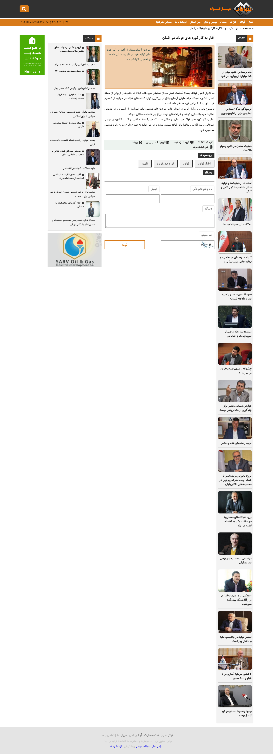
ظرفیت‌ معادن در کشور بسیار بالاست (236, 148)
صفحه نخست (246, 28)
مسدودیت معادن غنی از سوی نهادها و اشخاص (238, 333)
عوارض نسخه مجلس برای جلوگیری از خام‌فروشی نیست (235, 407)
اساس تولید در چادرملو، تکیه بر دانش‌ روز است (236, 639)
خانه (250, 22)
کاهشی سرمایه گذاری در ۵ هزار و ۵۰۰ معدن (237, 676)
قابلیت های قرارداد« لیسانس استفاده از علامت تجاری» (68, 176)
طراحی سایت (156, 746)
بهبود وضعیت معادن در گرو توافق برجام (237, 713)
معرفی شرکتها (163, 22)
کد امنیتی (206, 235)
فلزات (232, 22)
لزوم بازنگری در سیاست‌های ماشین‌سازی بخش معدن (69, 49)
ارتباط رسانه (116, 746)
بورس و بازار (210, 22)
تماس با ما (108, 735)
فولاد (242, 22)
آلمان (145, 163)
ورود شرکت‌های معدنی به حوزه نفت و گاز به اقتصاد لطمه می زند (238, 521)
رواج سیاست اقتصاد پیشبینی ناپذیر (68, 125)
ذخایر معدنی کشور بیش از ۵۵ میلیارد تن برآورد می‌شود (236, 74)
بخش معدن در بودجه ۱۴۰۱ (68, 71)
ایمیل (154, 189)
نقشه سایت (151, 735)
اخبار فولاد (198, 93)
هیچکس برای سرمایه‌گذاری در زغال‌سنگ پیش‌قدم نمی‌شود (236, 599)
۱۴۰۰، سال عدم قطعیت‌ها (237, 224)
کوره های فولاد (165, 163)
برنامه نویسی (142, 746)
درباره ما (122, 735)
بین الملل (195, 22)
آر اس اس (135, 735)
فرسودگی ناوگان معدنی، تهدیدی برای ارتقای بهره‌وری (236, 111)
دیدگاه (208, 208)
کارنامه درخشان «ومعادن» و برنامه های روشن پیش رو (236, 259)
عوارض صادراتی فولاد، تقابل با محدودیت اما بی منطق (68, 153)
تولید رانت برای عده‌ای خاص (236, 443)
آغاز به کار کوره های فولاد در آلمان (206, 28)
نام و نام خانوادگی (202, 189)
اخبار (231, 28)
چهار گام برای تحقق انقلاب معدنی (69, 205)
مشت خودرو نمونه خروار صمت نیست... (70, 96)
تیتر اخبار (167, 735)
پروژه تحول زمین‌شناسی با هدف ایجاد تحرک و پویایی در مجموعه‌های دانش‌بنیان (235, 480)
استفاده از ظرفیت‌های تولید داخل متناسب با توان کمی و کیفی (236, 187)
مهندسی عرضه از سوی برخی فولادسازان (236, 560)
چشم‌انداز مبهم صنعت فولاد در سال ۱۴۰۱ (236, 370)
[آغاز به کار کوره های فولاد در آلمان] (182, 86)
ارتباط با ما (180, 22)
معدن (223, 22)
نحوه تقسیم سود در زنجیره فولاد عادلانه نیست (237, 296)
